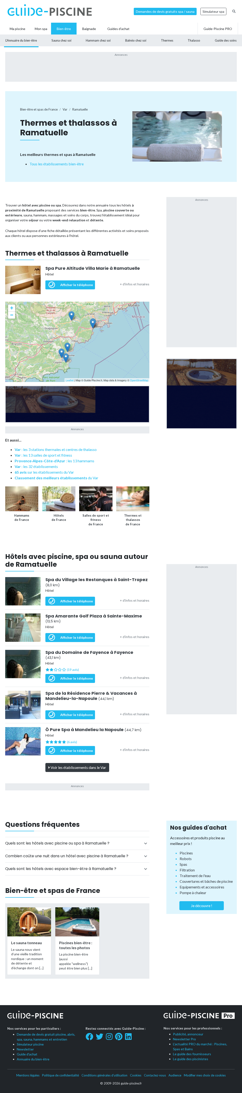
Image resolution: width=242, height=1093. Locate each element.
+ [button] (11, 308)
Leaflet (69, 380)
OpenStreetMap (139, 380)
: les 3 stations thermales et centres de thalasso (56, 449)
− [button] (11, 315)
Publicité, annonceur (188, 1034)
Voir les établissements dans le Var (78, 767)
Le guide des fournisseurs (192, 1054)
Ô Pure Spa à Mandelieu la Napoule (93, 729)
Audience (175, 1075)
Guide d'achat (27, 1054)
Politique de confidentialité (60, 1075)
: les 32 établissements (36, 466)
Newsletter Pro (184, 1039)
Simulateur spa (213, 11)
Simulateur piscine (30, 1044)
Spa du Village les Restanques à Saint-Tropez (96, 582)
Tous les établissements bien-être (57, 164)
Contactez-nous (155, 1075)
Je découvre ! (201, 905)
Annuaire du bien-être (33, 1059)
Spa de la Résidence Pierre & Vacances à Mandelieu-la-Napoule (91, 696)
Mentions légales (27, 1075)
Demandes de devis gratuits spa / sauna (165, 11)
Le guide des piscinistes (190, 1059)
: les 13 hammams (54, 461)
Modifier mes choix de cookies (205, 1075)
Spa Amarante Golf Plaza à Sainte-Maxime (93, 618)
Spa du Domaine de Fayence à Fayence (89, 655)
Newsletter (25, 1049)
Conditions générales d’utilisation (104, 1075)
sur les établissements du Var (44, 472)
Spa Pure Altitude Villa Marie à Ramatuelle (92, 268)
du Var (56, 478)
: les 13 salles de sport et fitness (43, 455)
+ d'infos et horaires (134, 284)
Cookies (135, 1075)
